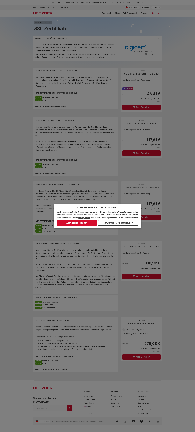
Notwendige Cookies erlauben (118, 223)
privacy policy (84, 218)
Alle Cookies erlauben (76, 223)
